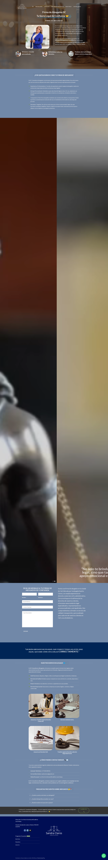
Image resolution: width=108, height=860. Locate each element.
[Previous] (4, 350)
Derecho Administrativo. (67, 719)
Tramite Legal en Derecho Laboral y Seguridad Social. (67, 752)
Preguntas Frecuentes (57, 6)
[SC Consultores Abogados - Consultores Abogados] (22, 6)
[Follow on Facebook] (25, 830)
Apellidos (40, 597)
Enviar (26, 631)
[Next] (104, 350)
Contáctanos (77, 6)
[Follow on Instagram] (27, 830)
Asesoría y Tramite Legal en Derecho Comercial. (41, 720)
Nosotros (68, 6)
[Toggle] (30, 795)
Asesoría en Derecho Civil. (41, 752)
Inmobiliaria (38, 6)
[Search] (32, 6)
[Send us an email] (30, 830)
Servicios (46, 6)
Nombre (24, 597)
